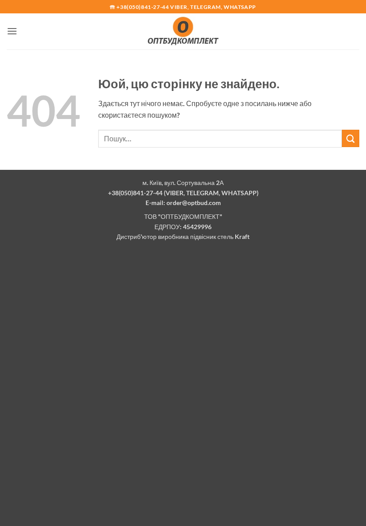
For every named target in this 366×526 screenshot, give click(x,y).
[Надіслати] (350, 138)
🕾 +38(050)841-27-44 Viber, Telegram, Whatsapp (183, 7)
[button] (12, 31)
